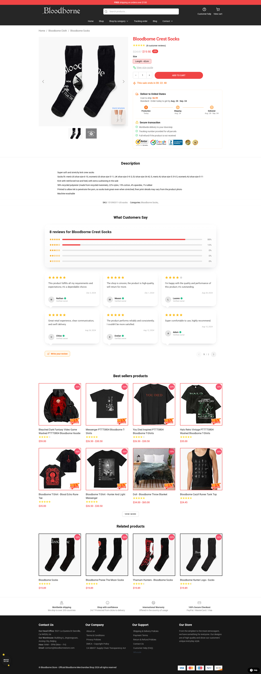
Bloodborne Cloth (57, 30)
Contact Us (138, 644)
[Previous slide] (43, 81)
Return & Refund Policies (144, 639)
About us (90, 631)
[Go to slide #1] (75, 133)
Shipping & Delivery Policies (145, 631)
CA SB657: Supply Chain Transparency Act (106, 648)
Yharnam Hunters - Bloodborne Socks (153, 580)
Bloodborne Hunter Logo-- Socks (197, 580)
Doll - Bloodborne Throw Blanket (150, 494)
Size (135, 56)
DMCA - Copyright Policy (97, 644)
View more (130, 514)
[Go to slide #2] (91, 133)
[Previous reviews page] (199, 354)
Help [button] (255, 670)
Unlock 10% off (6, 660)
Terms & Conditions (95, 635)
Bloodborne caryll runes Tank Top (198, 494)
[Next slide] (123, 81)
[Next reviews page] (213, 354)
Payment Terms (140, 635)
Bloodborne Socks (80, 30)
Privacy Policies (93, 639)
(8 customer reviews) (156, 45)
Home (42, 30)
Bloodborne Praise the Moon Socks (105, 580)
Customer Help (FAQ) (143, 648)
